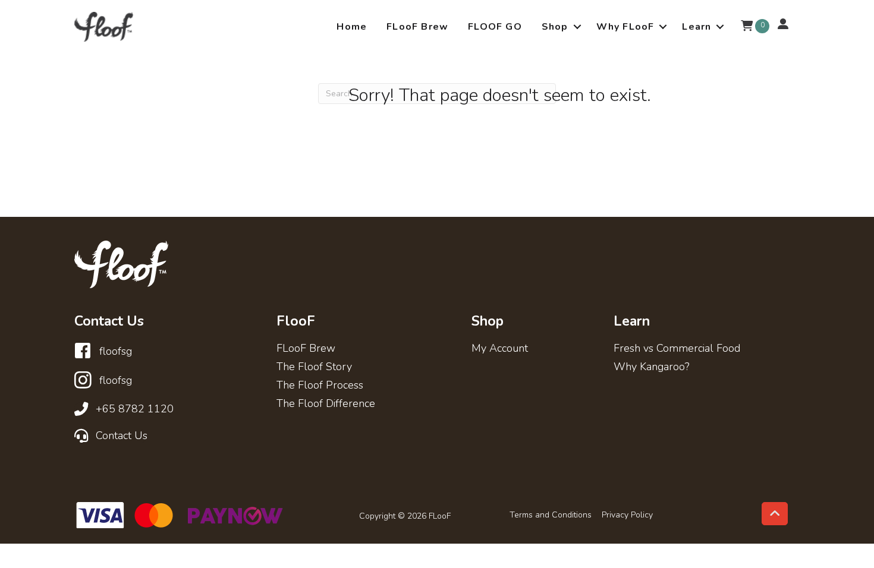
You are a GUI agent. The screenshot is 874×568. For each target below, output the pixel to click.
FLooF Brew (417, 26)
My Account (499, 349)
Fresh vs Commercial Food (677, 349)
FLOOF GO (495, 26)
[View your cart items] (747, 26)
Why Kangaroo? (651, 367)
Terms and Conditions (551, 515)
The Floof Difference (325, 404)
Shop (555, 26)
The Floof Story (314, 367)
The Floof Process (319, 386)
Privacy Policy (627, 515)
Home (352, 26)
